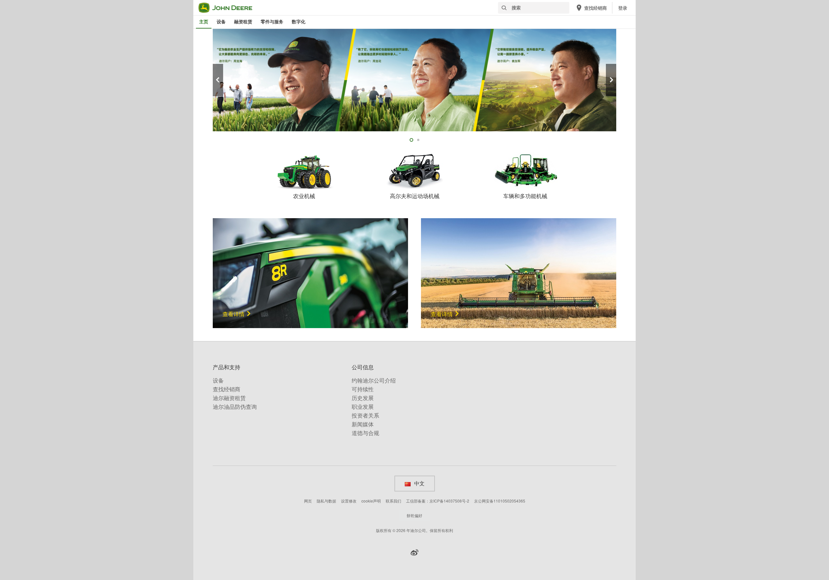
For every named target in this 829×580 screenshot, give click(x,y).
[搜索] (503, 8)
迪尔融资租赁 (229, 398)
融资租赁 (243, 21)
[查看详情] (310, 272)
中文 (419, 483)
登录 (622, 8)
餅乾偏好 (414, 515)
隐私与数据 (326, 500)
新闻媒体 (363, 424)
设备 (221, 21)
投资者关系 (365, 415)
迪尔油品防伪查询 (235, 406)
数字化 (298, 21)
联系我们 (393, 500)
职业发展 (363, 406)
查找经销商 (226, 389)
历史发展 (363, 398)
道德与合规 (365, 433)
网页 (308, 500)
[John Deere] (229, 8)
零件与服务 (272, 21)
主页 (203, 21)
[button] (414, 552)
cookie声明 (371, 500)
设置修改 (349, 500)
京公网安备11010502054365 (499, 500)
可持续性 (363, 389)
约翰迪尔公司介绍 (374, 380)
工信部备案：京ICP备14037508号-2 (437, 500)
